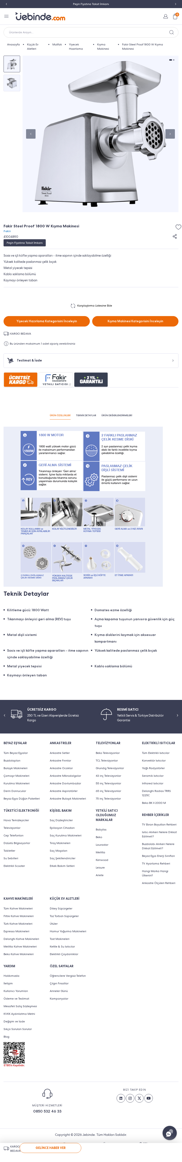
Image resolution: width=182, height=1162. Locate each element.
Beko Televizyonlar (108, 753)
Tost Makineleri (59, 939)
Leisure (100, 867)
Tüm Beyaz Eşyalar (16, 753)
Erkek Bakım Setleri (62, 866)
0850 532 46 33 (47, 1111)
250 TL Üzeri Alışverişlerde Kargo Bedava (91, 4)
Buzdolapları (12, 760)
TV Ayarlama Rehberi (156, 863)
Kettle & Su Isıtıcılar (62, 946)
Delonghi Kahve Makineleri (21, 939)
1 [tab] (170, 60)
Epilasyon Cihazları (62, 828)
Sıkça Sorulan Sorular (18, 1029)
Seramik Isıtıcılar (153, 776)
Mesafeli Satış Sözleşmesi (20, 1006)
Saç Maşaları (58, 851)
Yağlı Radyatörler (153, 768)
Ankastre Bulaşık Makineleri (68, 799)
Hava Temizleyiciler (16, 820)
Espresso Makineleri (16, 931)
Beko (99, 837)
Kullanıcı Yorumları (16, 991)
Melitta (100, 852)
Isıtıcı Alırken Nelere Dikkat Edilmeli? (159, 834)
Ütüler (54, 924)
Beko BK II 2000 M (154, 803)
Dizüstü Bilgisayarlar (17, 843)
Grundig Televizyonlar (110, 768)
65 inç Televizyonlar (108, 791)
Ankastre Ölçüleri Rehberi (158, 883)
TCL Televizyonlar (107, 760)
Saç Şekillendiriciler (62, 858)
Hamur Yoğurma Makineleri (68, 931)
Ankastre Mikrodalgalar (65, 776)
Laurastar (102, 845)
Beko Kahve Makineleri (19, 954)
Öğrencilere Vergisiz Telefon (68, 976)
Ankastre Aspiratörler (63, 791)
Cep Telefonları (13, 835)
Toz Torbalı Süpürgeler (64, 916)
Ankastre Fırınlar (60, 760)
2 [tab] (173, 60)
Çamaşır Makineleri (16, 776)
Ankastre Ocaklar (61, 768)
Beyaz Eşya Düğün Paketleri (22, 799)
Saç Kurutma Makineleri (66, 835)
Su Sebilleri (11, 858)
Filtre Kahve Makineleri (19, 916)
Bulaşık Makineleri (15, 768)
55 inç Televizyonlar (108, 783)
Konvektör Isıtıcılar (154, 760)
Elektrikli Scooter (14, 866)
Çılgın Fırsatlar (59, 983)
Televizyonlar (12, 828)
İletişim (8, 983)
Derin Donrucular (15, 791)
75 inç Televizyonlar (108, 799)
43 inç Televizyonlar (108, 776)
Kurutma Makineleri (17, 783)
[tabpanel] (100, 134)
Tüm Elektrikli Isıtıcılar (155, 753)
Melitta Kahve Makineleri (20, 946)
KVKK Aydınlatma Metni (19, 1014)
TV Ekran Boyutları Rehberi (159, 824)
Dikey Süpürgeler (61, 908)
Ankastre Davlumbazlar (65, 783)
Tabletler (9, 851)
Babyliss (101, 829)
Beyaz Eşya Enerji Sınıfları (158, 856)
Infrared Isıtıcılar (152, 783)
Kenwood (102, 860)
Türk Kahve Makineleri (18, 924)
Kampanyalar (59, 999)
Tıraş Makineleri (60, 843)
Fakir (7, 231)
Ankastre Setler (60, 753)
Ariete (100, 875)
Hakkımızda (11, 976)
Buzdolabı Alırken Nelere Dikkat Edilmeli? (158, 846)
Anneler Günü (59, 991)
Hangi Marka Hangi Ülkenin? (155, 873)
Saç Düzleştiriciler (61, 820)
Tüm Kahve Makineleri (18, 908)
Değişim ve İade (14, 1021)
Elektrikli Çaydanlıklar (64, 954)
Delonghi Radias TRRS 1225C (156, 793)
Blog (6, 1037)
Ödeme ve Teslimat (16, 999)
